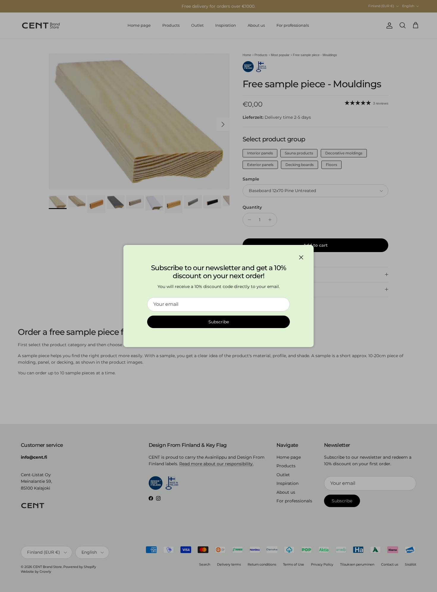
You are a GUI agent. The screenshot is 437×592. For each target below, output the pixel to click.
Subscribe (218, 322)
